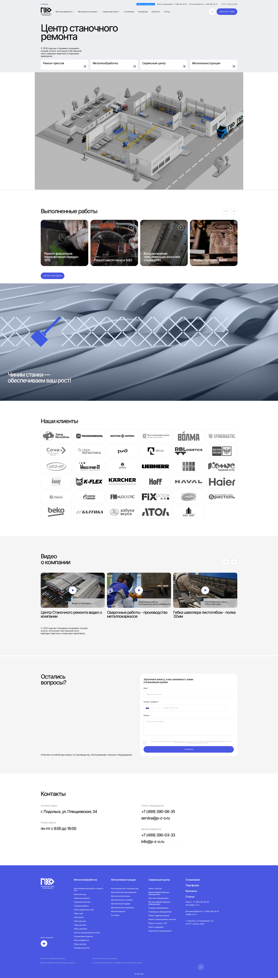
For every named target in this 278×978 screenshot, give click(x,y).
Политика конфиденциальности (53, 958)
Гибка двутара (80, 921)
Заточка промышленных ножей (87, 932)
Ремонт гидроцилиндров (158, 915)
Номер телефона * (151, 702)
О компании (129, 12)
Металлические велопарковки (123, 892)
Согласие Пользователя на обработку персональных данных (117, 963)
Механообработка (81, 940)
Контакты (156, 12)
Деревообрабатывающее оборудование (158, 893)
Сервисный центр (110, 12)
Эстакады (115, 915)
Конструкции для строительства (124, 888)
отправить (188, 749)
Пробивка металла (81, 948)
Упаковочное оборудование (159, 931)
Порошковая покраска (83, 936)
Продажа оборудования (145, 4)
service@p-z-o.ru (155, 818)
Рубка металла (80, 944)
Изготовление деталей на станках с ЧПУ (89, 889)
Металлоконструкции (87, 12)
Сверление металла (82, 902)
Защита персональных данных (105, 958)
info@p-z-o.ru (152, 841)
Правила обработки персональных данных (57, 963)
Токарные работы (81, 906)
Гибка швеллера (80, 929)
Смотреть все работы (52, 276)
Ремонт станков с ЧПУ (157, 923)
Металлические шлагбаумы (122, 907)
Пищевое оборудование (158, 908)
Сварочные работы (82, 898)
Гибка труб (78, 913)
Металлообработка (64, 12)
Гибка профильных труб (84, 910)
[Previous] (226, 211)
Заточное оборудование (158, 898)
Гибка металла (80, 925)
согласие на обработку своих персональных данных (169, 741)
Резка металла (80, 894)
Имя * (146, 688)
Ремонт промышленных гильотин (162, 919)
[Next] (234, 211)
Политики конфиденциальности (214, 741)
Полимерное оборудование (159, 912)
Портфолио (143, 12)
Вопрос (147, 715)
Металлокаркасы (118, 911)
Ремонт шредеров (155, 927)
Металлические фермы (120, 904)
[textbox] (146, 708)
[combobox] (151, 708)
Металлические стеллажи (122, 900)
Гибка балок (79, 917)
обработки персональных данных (198, 742)
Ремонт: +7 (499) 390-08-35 (197, 902)
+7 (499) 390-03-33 (158, 835)
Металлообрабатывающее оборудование (159, 903)
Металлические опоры (120, 896)
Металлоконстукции (123, 879)
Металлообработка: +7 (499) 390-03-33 (203, 4)
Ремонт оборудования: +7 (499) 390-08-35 (172, 4)
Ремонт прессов (53, 63)
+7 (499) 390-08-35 (158, 811)
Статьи (167, 12)
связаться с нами (227, 11)
